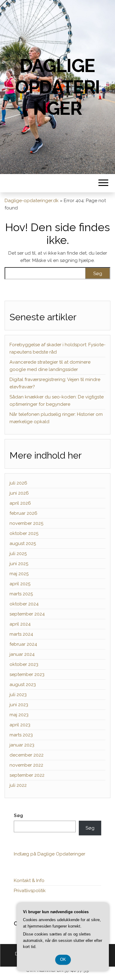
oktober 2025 (24, 533)
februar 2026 (23, 513)
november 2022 (26, 765)
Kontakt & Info (29, 880)
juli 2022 (18, 785)
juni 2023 (19, 704)
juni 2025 (19, 563)
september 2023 (27, 674)
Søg (18, 815)
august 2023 (23, 684)
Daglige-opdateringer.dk (32, 200)
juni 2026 (19, 493)
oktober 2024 (24, 604)
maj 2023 (19, 714)
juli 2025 (18, 553)
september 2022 (27, 775)
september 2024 (27, 614)
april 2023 (20, 725)
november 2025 (26, 523)
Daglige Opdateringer (57, 87)
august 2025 (23, 543)
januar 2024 (22, 654)
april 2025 (20, 584)
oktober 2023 (24, 664)
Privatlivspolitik (30, 890)
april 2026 (20, 503)
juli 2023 (18, 694)
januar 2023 (22, 745)
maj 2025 (19, 573)
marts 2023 (21, 735)
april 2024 (20, 624)
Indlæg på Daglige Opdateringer (49, 854)
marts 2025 (21, 594)
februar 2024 (23, 644)
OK (63, 959)
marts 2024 (21, 634)
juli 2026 (18, 483)
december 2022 (27, 755)
